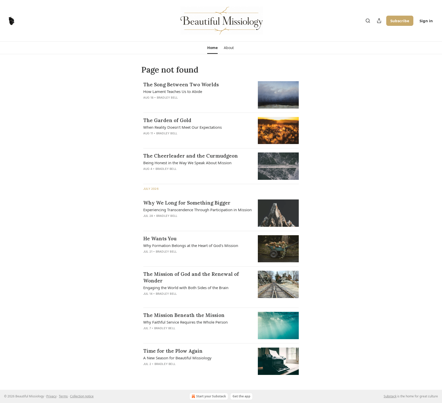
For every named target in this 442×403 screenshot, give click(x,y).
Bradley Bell (167, 97)
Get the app (241, 396)
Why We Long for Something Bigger (186, 203)
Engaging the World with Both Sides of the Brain (185, 287)
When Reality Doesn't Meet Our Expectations (182, 127)
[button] (212, 48)
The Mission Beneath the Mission (184, 315)
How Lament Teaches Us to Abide (172, 91)
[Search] (368, 21)
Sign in (426, 20)
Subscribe (399, 20)
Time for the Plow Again (173, 351)
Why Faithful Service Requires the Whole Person (185, 322)
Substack (390, 396)
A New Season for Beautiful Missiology (177, 357)
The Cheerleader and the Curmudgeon (190, 156)
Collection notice (82, 396)
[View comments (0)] (181, 222)
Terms (63, 396)
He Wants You (159, 238)
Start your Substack (211, 396)
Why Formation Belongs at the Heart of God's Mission (190, 245)
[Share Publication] (379, 21)
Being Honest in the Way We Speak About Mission (187, 162)
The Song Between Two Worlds (181, 84)
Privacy (51, 396)
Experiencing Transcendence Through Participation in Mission (197, 209)
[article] (221, 95)
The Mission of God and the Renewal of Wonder (191, 277)
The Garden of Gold (167, 120)
